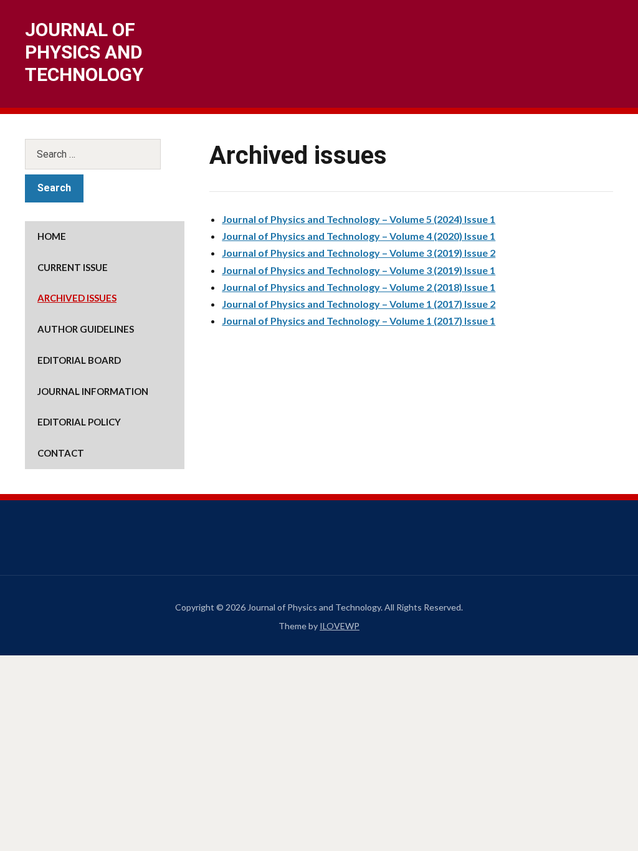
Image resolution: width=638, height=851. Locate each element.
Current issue (72, 267)
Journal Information (92, 391)
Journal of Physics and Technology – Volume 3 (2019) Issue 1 (358, 270)
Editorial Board (79, 360)
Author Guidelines (85, 329)
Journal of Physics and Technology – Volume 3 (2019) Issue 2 (358, 253)
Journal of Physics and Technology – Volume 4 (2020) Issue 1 (358, 236)
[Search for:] (104, 154)
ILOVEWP (339, 625)
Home (51, 236)
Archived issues (77, 297)
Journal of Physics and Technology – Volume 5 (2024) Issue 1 (358, 219)
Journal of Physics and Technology (84, 52)
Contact (60, 453)
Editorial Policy (79, 421)
